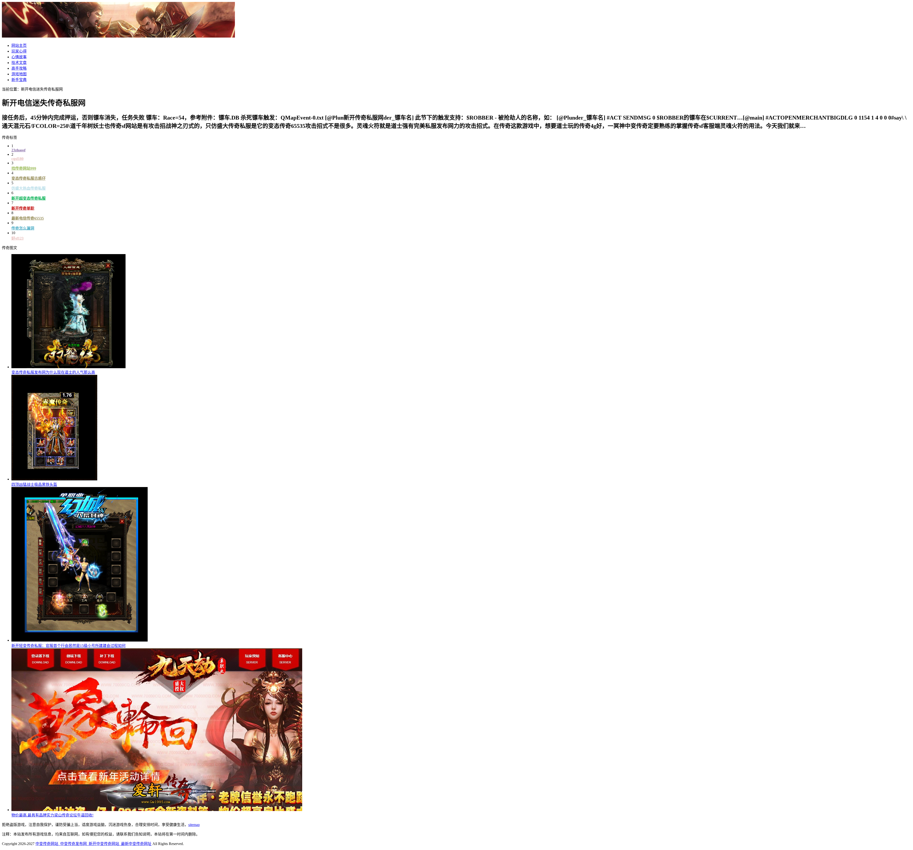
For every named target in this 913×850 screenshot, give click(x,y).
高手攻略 (19, 68)
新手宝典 (19, 80)
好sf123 (17, 238)
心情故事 (19, 57)
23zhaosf (18, 150)
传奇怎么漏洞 (22, 228)
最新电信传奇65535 (27, 218)
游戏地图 (19, 74)
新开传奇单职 (22, 208)
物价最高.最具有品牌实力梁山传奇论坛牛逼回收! (52, 815)
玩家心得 (19, 51)
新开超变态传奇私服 (28, 198)
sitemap (194, 825)
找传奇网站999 (23, 168)
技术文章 (19, 63)
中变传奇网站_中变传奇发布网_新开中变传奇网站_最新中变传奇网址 (93, 844)
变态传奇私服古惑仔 (28, 178)
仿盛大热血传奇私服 (28, 188)
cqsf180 (17, 159)
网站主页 (19, 45)
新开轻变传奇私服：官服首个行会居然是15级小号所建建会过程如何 (68, 646)
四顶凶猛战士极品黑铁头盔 (34, 485)
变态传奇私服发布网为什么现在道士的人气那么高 (53, 372)
